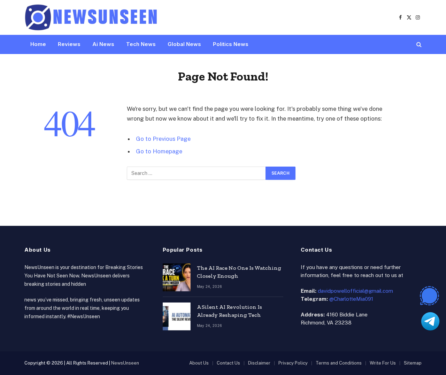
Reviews (69, 44)
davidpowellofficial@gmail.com (355, 291)
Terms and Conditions (339, 363)
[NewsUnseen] (91, 17)
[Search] (418, 44)
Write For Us (383, 363)
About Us (199, 363)
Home (38, 44)
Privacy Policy (293, 363)
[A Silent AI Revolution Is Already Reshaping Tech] (177, 316)
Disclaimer (259, 363)
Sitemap (413, 363)
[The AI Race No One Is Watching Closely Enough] (177, 277)
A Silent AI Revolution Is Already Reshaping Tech (229, 311)
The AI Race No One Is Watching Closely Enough (239, 272)
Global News (184, 44)
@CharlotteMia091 (351, 299)
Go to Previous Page (163, 138)
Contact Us (228, 363)
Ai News (103, 44)
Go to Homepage (159, 151)
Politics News (230, 44)
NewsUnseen (125, 363)
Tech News (141, 44)
